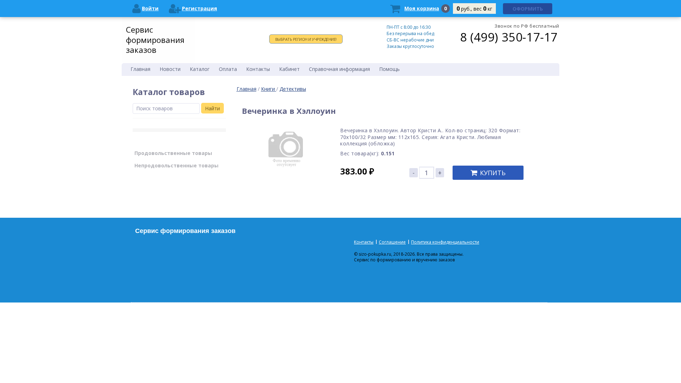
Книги (268, 88)
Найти (212, 108)
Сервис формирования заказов (155, 39)
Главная (246, 88)
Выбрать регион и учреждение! (306, 39)
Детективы (292, 88)
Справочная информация (339, 69)
